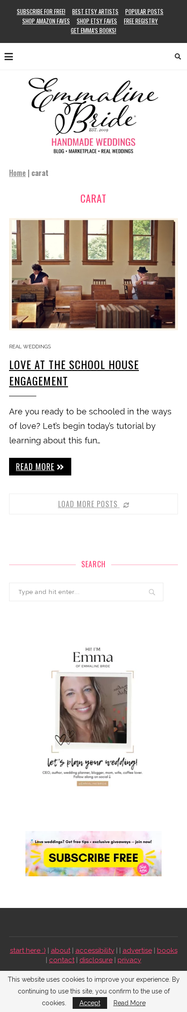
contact (61, 960)
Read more (35, 466)
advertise (137, 950)
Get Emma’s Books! (93, 30)
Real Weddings (30, 347)
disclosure (96, 960)
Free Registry (141, 20)
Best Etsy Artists (95, 11)
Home (17, 172)
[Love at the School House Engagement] (93, 274)
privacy (129, 960)
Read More (129, 1003)
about (60, 950)
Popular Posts (144, 11)
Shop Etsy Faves (97, 20)
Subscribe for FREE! (41, 11)
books (167, 950)
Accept (89, 1003)
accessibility (94, 950)
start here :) (28, 950)
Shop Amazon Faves (46, 20)
